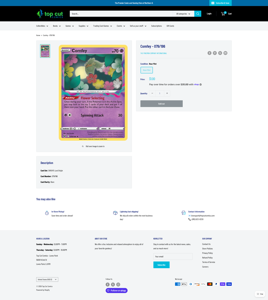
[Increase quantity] (167, 93)
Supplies (82, 25)
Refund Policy (207, 257)
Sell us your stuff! (136, 25)
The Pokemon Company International (153, 53)
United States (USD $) (45, 279)
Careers (205, 266)
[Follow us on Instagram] (118, 284)
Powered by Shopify (43, 290)
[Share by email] (225, 53)
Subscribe (161, 264)
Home (38, 35)
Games (68, 25)
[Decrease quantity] (152, 93)
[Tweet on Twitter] (220, 53)
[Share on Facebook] (209, 53)
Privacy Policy (207, 253)
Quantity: (144, 93)
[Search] (197, 14)
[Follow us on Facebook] (108, 284)
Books (55, 25)
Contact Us (206, 244)
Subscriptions (156, 25)
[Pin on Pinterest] (215, 53)
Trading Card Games (101, 25)
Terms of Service (208, 262)
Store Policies (207, 248)
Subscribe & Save (222, 3)
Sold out (161, 103)
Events (119, 25)
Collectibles (40, 25)
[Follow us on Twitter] (113, 284)
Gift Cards (170, 25)
